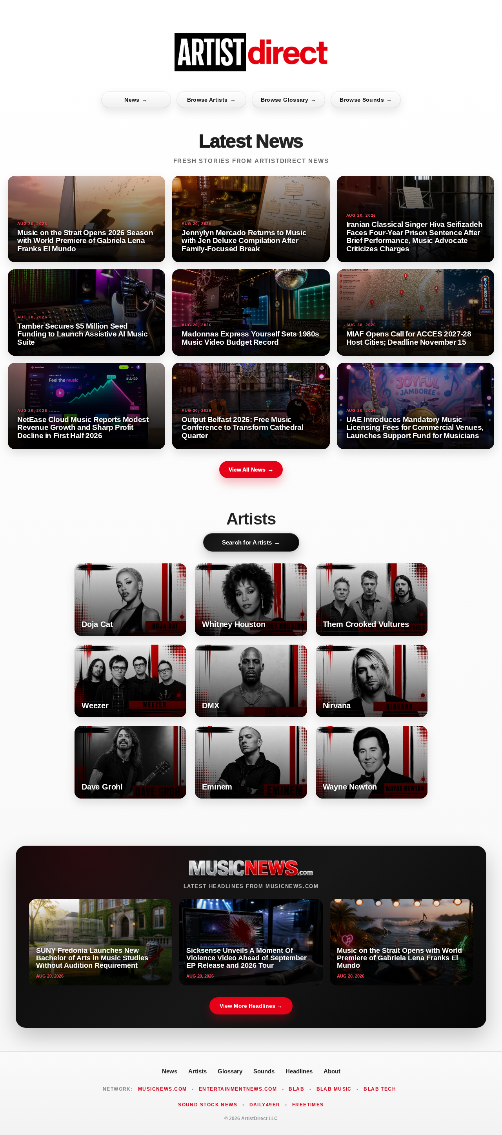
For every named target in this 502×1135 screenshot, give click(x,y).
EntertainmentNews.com (238, 1089)
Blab (296, 1089)
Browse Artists (211, 100)
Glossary (230, 1071)
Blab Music (334, 1089)
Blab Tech (380, 1089)
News (135, 100)
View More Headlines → (251, 1006)
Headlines (299, 1071)
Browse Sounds (366, 100)
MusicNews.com (162, 1089)
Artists (197, 1071)
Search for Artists (251, 542)
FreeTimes (308, 1105)
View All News (251, 469)
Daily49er (264, 1105)
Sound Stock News (207, 1105)
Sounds (264, 1071)
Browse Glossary (288, 100)
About (332, 1071)
